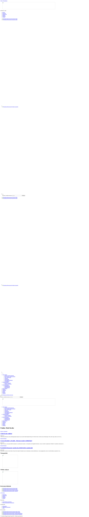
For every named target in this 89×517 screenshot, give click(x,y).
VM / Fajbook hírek (8, 377)
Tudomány (4, 390)
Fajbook (3, 498)
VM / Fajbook (4, 374)
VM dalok (6, 378)
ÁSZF (3, 508)
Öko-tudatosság (7, 387)
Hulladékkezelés (7, 386)
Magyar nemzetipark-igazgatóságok (8, 502)
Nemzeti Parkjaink (8, 415)
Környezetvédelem (5, 384)
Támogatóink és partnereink (7, 501)
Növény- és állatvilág (8, 416)
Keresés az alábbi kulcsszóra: (7, 195)
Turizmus (4, 389)
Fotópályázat (4, 14)
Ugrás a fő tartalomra (3, 0)
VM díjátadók (7, 379)
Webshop (4, 16)
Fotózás (3, 391)
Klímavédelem (4, 388)
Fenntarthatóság (7, 385)
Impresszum (4, 494)
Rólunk (3, 12)
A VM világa (2, 492)
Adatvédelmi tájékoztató (6, 507)
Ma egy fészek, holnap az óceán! (10, 376)
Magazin (3, 15)
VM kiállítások (7, 381)
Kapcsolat (4, 13)
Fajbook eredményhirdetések (9, 375)
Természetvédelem (5, 382)
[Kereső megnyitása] (2, 194)
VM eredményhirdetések (9, 380)
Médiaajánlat (4, 506)
